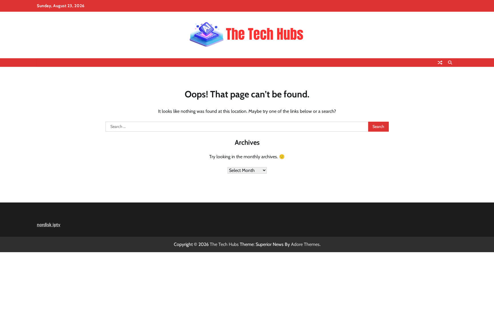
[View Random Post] (440, 62)
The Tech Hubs (224, 244)
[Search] (450, 62)
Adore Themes (305, 244)
